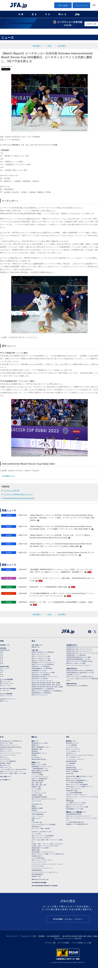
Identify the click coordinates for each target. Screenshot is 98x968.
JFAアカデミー (70, 765)
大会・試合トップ (37, 645)
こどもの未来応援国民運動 (74, 792)
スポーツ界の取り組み (38, 858)
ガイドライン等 (36, 801)
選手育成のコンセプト (72, 743)
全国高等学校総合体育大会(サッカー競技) (78, 657)
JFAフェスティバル (5, 767)
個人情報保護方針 (53, 936)
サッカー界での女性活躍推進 (74, 782)
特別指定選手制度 (71, 761)
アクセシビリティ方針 (28, 936)
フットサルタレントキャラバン (75, 759)
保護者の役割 (35, 850)
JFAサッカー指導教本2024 (39, 778)
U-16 (1, 661)
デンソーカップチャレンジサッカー (42, 680)
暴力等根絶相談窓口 (37, 874)
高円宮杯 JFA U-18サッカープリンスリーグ (79, 651)
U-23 (1, 652)
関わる (63, 14)
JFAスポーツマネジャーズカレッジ (76, 795)
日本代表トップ (4, 645)
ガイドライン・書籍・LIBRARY (41, 828)
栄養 (33, 820)
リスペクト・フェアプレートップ (41, 831)
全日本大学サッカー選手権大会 (41, 674)
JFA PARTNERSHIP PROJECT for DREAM (44, 885)
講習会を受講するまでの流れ (40, 770)
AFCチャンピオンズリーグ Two (41, 658)
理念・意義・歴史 (37, 783)
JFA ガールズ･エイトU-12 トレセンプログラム (80, 755)
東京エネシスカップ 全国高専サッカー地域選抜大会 (47, 691)
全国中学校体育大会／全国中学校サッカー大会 (80, 672)
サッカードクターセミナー (39, 812)
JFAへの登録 (63, 5)
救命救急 (34, 810)
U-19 (1, 656)
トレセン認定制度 (71, 745)
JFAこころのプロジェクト (73, 788)
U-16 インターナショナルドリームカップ (78, 665)
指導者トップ (35, 762)
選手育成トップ (70, 741)
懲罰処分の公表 (36, 876)
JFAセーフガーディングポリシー (41, 838)
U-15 (1, 663)
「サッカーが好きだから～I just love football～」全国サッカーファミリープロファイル (14, 770)
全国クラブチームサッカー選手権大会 (43, 664)
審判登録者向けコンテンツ (39, 753)
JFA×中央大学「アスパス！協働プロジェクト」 (80, 786)
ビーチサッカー (4, 690)
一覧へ (49, 45)
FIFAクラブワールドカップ (39, 695)
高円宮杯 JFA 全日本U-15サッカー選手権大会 (79, 670)
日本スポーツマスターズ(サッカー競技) (43, 672)
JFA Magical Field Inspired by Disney (10, 747)
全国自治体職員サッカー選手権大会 (42, 668)
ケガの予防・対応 (37, 822)
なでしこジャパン (5, 668)
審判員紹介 (35, 751)
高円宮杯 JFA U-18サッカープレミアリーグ (79, 649)
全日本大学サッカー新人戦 (39, 678)
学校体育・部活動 (5, 763)
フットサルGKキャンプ (73, 757)
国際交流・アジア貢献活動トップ (76, 812)
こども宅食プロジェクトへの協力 (76, 803)
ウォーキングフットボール (8, 755)
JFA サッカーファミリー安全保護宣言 (43, 836)
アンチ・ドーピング (37, 816)
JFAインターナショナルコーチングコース (44, 799)
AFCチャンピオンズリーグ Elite (41, 656)
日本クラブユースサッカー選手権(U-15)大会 (79, 676)
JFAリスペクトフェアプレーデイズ (42, 860)
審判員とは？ (35, 745)
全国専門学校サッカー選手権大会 (41, 693)
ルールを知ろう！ (5, 779)
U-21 (1, 654)
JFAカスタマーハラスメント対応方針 (68, 938)
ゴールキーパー (36, 791)
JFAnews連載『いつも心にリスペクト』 (43, 852)
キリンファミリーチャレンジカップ (10, 753)
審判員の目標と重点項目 (39, 759)
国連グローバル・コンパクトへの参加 (77, 807)
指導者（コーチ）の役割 (39, 764)
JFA (67, 737)
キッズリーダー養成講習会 (8, 761)
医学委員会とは (36, 826)
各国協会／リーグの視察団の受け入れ (77, 824)
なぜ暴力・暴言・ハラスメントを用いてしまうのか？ (47, 844)
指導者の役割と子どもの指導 (40, 848)
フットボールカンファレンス (40, 776)
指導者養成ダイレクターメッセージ (42, 766)
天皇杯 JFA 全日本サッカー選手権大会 (43, 652)
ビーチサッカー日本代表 (11, 490)
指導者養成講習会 (37, 772)
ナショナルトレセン (72, 747)
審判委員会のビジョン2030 (40, 743)
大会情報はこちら (8, 476)
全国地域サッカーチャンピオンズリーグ (43, 662)
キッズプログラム (5, 759)
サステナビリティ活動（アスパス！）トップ (79, 776)
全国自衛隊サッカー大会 (39, 670)
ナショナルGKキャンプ (73, 751)
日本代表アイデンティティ (8, 699)
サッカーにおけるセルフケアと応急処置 (43, 824)
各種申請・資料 (36, 787)
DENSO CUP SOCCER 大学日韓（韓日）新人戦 (46, 685)
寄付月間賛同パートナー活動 (74, 809)
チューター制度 (36, 789)
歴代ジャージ (4, 701)
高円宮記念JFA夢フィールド (74, 769)
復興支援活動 (70, 801)
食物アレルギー (36, 818)
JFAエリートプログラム (73, 749)
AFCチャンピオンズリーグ (39, 654)
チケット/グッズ (81, 5)
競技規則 (34, 755)
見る (35, 14)
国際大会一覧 (35, 647)
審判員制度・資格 (37, 749)
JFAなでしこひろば (5, 749)
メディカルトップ (37, 804)
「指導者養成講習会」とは (39, 768)
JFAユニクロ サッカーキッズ (8, 745)
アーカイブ (49, 943)
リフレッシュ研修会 (37, 774)
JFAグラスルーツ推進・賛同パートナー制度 (13, 773)
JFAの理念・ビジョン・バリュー (68, 919)
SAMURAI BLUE (5, 650)
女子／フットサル (5, 685)
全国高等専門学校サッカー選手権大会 (43, 689)
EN (94, 5)
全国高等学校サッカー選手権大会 (76, 655)
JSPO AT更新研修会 (38, 814)
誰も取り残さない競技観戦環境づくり (77, 780)
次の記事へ (62, 45)
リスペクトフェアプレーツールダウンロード (45, 872)
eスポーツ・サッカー (6, 696)
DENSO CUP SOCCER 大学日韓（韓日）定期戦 (46, 683)
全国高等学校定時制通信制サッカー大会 (78, 659)
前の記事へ (37, 45)
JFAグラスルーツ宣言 (6, 743)
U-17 (1, 660)
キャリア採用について (81, 943)
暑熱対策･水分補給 (37, 808)
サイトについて (12, 936)
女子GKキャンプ (71, 753)
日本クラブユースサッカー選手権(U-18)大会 (79, 661)
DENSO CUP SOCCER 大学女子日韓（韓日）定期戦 (47, 687)
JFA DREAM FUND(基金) (39, 882)
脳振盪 (33, 806)
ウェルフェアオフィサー (39, 862)
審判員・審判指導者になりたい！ (41, 747)
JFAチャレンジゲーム (6, 751)
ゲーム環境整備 (70, 763)
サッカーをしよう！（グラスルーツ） (11, 741)
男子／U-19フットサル (6, 683)
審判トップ (35, 741)
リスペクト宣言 (36, 833)
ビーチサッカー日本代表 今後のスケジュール (18, 494)
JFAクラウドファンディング (40, 879)
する (48, 14)
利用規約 (41, 936)
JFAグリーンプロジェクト (73, 778)
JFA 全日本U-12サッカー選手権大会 (77, 685)
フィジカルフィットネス (39, 793)
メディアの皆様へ (63, 943)
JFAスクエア (4, 757)
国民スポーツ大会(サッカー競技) (41, 660)
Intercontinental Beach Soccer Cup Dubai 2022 (19, 498)
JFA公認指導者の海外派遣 (39, 797)
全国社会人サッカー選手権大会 (41, 666)
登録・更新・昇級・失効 (39, 785)
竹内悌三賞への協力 (72, 790)
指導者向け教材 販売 (38, 781)
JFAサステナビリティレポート (75, 805)
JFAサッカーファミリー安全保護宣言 (77, 784)
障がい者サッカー (5, 765)
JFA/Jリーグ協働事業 (72, 771)
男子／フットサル (5, 681)
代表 (21, 14)
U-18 (1, 658)
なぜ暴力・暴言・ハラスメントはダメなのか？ (45, 846)
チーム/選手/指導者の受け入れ (75, 822)
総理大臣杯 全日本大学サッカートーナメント (45, 676)
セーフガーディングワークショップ (42, 868)
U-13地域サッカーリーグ (73, 674)
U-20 (1, 670)
